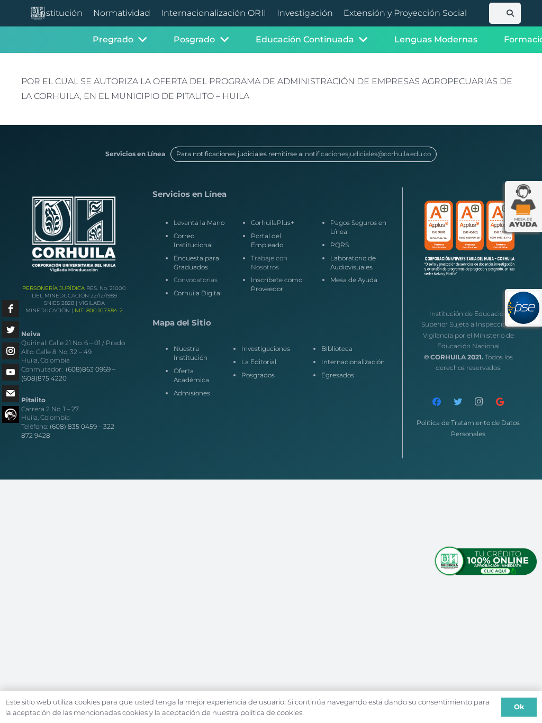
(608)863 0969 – (90, 369)
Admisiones (192, 393)
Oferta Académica (191, 375)
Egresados (337, 375)
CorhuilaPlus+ (272, 223)
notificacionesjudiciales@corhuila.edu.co (368, 154)
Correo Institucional (193, 240)
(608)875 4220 (44, 378)
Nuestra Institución (190, 353)
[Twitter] (457, 401)
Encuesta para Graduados (196, 262)
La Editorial (258, 362)
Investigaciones (265, 349)
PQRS (339, 245)
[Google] (500, 401)
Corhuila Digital (198, 293)
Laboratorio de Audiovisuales (353, 262)
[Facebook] (436, 401)
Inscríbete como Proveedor (276, 284)
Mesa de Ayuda (353, 280)
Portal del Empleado (267, 240)
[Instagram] (479, 401)
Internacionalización (353, 362)
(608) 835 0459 (73, 426)
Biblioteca (337, 349)
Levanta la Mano (199, 223)
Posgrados (258, 375)
